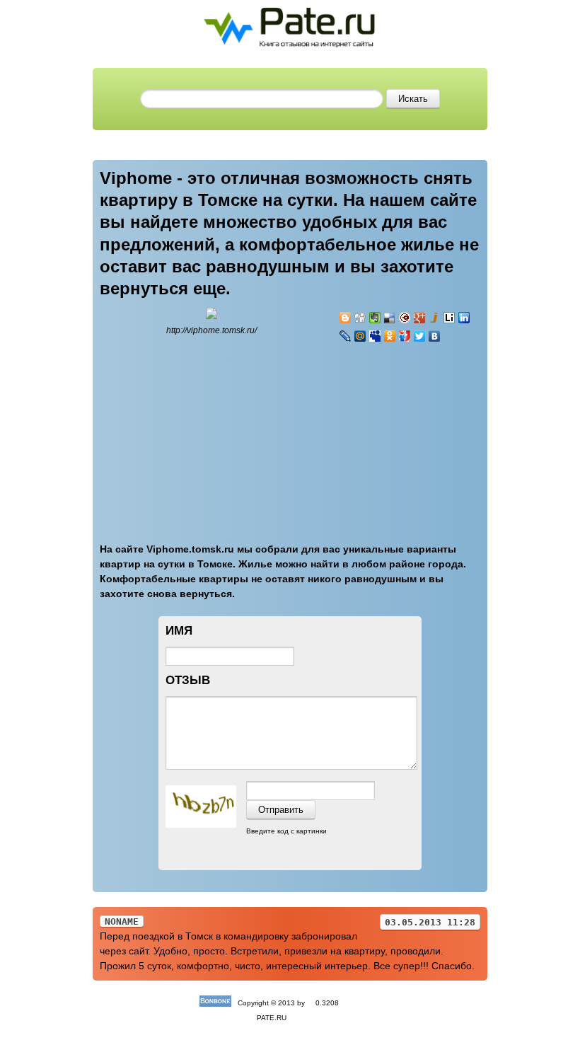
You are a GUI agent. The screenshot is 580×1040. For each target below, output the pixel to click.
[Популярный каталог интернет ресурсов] (215, 1003)
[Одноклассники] (390, 336)
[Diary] (405, 317)
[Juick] (434, 317)
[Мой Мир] (360, 336)
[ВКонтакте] (434, 336)
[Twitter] (419, 336)
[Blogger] (345, 317)
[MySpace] (375, 336)
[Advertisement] (423, 434)
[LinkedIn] (464, 317)
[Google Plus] (419, 317)
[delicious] (390, 317)
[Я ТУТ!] (405, 336)
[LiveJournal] (345, 336)
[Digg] (360, 317)
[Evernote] (375, 317)
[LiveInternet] (449, 317)
